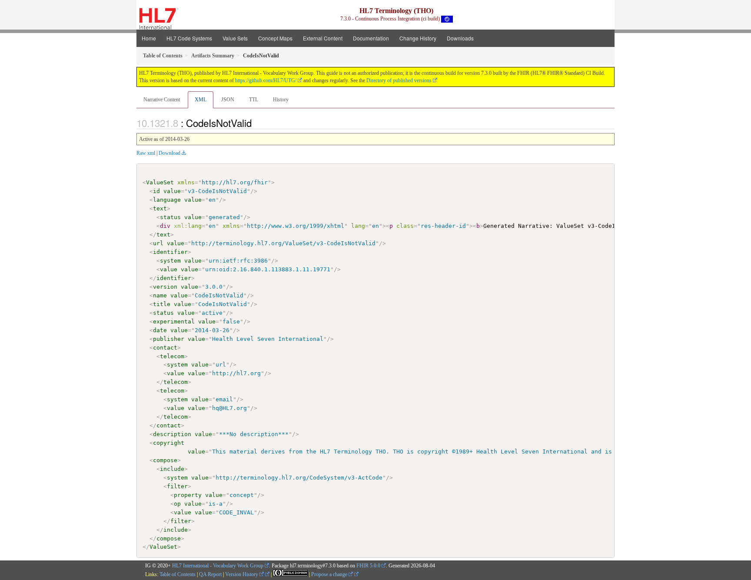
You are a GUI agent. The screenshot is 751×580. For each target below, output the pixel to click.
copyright (168, 443)
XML (200, 100)
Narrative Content (161, 100)
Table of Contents (178, 574)
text (160, 208)
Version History (242, 574)
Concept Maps (275, 38)
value (172, 191)
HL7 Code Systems (189, 38)
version (165, 286)
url (158, 243)
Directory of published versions (399, 80)
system (170, 260)
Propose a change (330, 574)
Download (169, 153)
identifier (170, 252)
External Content (322, 38)
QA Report (210, 574)
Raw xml (145, 153)
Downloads (460, 38)
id (156, 191)
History (281, 100)
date (160, 330)
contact (165, 347)
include (172, 469)
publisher (168, 339)
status (170, 217)
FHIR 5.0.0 (368, 566)
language (167, 200)
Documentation (371, 38)
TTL (253, 100)
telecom (172, 356)
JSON (227, 100)
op (177, 503)
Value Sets (235, 38)
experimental (174, 321)
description (172, 434)
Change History (417, 38)
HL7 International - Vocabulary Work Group (217, 566)
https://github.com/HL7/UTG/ (265, 80)
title (161, 304)
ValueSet (160, 182)
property (188, 495)
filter (177, 486)
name (160, 295)
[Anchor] (256, 122)
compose (165, 460)
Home (149, 38)
